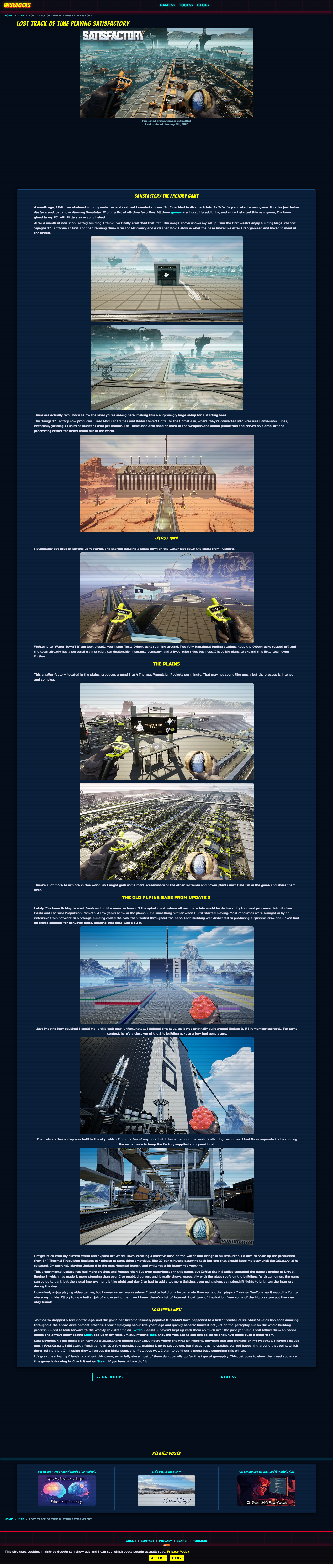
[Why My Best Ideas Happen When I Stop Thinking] (67, 1507)
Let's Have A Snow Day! (166, 1472)
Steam (102, 1361)
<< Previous (110, 1377)
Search (182, 1541)
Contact (147, 1541)
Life (21, 15)
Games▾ (167, 5)
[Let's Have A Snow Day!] (166, 1507)
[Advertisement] (166, 157)
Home (9, 15)
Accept (157, 1558)
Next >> (228, 1377)
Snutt (88, 1335)
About (131, 1541)
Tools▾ (186, 5)
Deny (177, 1558)
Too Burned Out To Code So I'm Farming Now (266, 1472)
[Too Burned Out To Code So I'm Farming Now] (266, 1507)
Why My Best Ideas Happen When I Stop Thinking (66, 1472)
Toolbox (200, 1541)
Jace (153, 1335)
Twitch (137, 1330)
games (176, 212)
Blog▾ (203, 5)
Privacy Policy (178, 1551)
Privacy (165, 1541)
